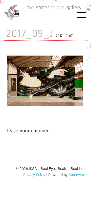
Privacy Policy (34, 174)
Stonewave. (78, 174)
